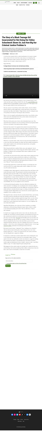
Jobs (23, 421)
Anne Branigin (6, 53)
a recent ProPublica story (32, 102)
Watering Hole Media (22, 426)
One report (18, 217)
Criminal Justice (21, 33)
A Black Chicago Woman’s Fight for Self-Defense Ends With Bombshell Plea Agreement (19, 68)
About (18, 419)
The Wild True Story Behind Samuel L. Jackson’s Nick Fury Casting (15, 71)
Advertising (20, 421)
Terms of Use (26, 419)
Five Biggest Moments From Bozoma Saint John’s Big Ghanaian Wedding (16, 66)
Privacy (21, 419)
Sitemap (14, 419)
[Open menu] (39, 3)
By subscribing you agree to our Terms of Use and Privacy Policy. (17, 263)
